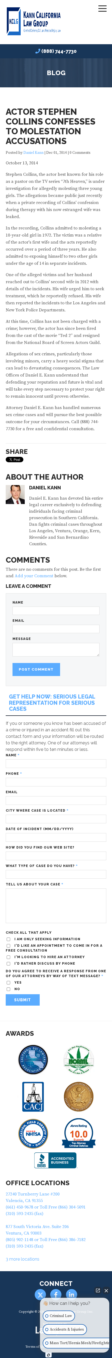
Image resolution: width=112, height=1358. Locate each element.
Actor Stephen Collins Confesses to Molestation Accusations (50, 126)
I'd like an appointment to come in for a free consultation (54, 948)
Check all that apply (29, 933)
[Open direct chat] (98, 1290)
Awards (20, 1033)
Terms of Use (35, 1347)
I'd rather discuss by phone (44, 963)
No (16, 989)
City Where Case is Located (37, 810)
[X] (40, 1294)
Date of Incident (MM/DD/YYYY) (39, 829)
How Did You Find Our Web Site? (40, 847)
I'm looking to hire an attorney (49, 957)
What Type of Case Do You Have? (42, 866)
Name (18, 602)
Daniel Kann (33, 153)
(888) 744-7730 (59, 51)
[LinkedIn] (71, 1294)
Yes (17, 982)
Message (22, 639)
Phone (14, 774)
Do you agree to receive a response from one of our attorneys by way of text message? (56, 973)
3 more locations (22, 1259)
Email (18, 621)
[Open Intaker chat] (48, 1355)
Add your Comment (34, 576)
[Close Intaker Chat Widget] (106, 1290)
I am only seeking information (46, 939)
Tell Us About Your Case (34, 884)
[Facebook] (56, 1294)
